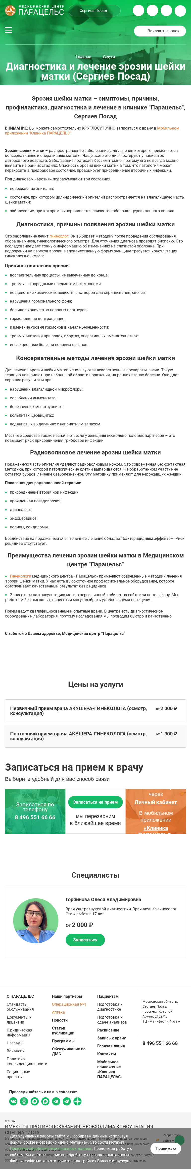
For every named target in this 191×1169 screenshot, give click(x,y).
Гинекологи (20, 576)
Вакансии (16, 1051)
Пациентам (108, 996)
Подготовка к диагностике (110, 1007)
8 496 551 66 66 (35, 817)
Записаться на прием (95, 802)
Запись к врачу (111, 1038)
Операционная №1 (69, 1004)
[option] (95, 921)
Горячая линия (111, 1046)
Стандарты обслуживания (20, 1007)
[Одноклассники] (24, 1102)
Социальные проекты (18, 1074)
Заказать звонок (164, 31)
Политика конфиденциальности (27, 1061)
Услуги (108, 56)
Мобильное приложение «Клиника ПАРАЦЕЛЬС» (110, 1069)
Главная (83, 56)
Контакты (106, 1054)
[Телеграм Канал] (67, 1103)
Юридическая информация (19, 1032)
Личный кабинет (156, 802)
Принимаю (166, 1148)
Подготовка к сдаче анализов (112, 1020)
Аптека (58, 1012)
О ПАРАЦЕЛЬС (20, 996)
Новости (60, 1020)
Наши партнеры (67, 996)
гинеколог (58, 236)
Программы (63, 1041)
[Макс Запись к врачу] (35, 1102)
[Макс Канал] (45, 1103)
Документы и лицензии (19, 1020)
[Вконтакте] (13, 1102)
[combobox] (95, 10)
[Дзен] (77, 1103)
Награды (15, 1043)
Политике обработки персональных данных (51, 1148)
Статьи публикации (63, 1030)
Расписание (108, 1030)
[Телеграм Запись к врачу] (56, 1103)
